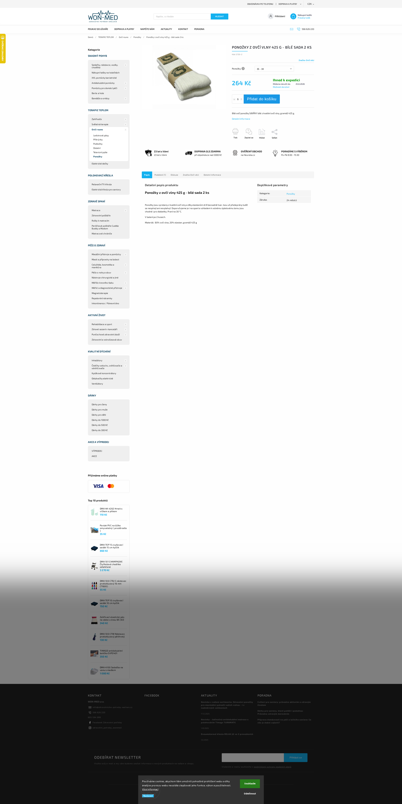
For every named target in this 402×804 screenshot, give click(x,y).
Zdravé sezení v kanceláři (104, 329)
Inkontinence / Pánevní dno (105, 303)
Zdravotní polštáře (101, 215)
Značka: (306, 60)
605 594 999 (94, 717)
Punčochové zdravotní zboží (106, 334)
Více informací (150, 789)
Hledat (219, 16)
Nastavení (148, 796)
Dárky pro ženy (99, 404)
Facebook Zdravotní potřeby (107, 722)
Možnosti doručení (281, 87)
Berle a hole (98, 93)
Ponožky (97, 156)
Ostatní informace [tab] (212, 175)
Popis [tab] (147, 175)
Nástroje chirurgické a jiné (105, 277)
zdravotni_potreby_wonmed (107, 727)
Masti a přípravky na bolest (105, 259)
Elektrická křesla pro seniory (106, 189)
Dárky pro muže (100, 409)
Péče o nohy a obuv (101, 272)
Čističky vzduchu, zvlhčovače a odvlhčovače (107, 367)
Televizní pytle (100, 152)
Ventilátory (97, 383)
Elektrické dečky (100, 163)
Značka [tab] (191, 175)
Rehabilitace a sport (102, 324)
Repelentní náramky (102, 298)
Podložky (97, 143)
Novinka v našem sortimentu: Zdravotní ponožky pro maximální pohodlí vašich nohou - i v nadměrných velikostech (227, 705)
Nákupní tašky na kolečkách (106, 72)
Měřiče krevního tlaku (103, 282)
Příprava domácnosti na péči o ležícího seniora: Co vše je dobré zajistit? (284, 721)
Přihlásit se (296, 757)
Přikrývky (98, 139)
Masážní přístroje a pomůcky (106, 254)
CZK (309, 4)
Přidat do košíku (261, 99)
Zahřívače (97, 119)
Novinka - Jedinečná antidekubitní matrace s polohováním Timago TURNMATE (225, 721)
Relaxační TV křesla (102, 184)
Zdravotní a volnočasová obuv (107, 339)
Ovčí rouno (97, 129)
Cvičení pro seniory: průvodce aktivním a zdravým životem (284, 703)
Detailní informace (241, 118)
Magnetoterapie (100, 293)
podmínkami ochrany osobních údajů (272, 766)
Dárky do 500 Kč (100, 425)
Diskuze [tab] (174, 175)
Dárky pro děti (99, 414)
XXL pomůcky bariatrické (104, 77)
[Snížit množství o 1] (234, 99)
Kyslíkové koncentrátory (104, 373)
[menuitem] (99, 29)
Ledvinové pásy (101, 135)
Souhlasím (249, 783)
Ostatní (96, 148)
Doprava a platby (288, 4)
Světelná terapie (100, 124)
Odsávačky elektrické (102, 378)
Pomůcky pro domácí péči (104, 88)
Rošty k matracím (100, 220)
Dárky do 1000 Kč (100, 420)
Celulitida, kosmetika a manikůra (103, 266)
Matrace (96, 210)
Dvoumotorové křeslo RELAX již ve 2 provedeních (227, 734)
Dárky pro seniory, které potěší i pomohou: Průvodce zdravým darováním (280, 712)
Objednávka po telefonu (260, 4)
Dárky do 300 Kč (100, 430)
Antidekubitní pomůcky (103, 83)
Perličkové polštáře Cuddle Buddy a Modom (105, 227)
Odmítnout (250, 793)
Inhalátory (97, 360)
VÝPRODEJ (97, 451)
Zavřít (304, 143)
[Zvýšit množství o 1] (241, 99)
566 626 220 (99, 712)
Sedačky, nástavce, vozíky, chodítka (105, 66)
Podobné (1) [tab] (160, 175)
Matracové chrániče (102, 233)
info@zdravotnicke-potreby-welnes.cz (112, 707)
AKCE (94, 456)
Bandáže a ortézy (100, 98)
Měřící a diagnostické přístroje (107, 288)
